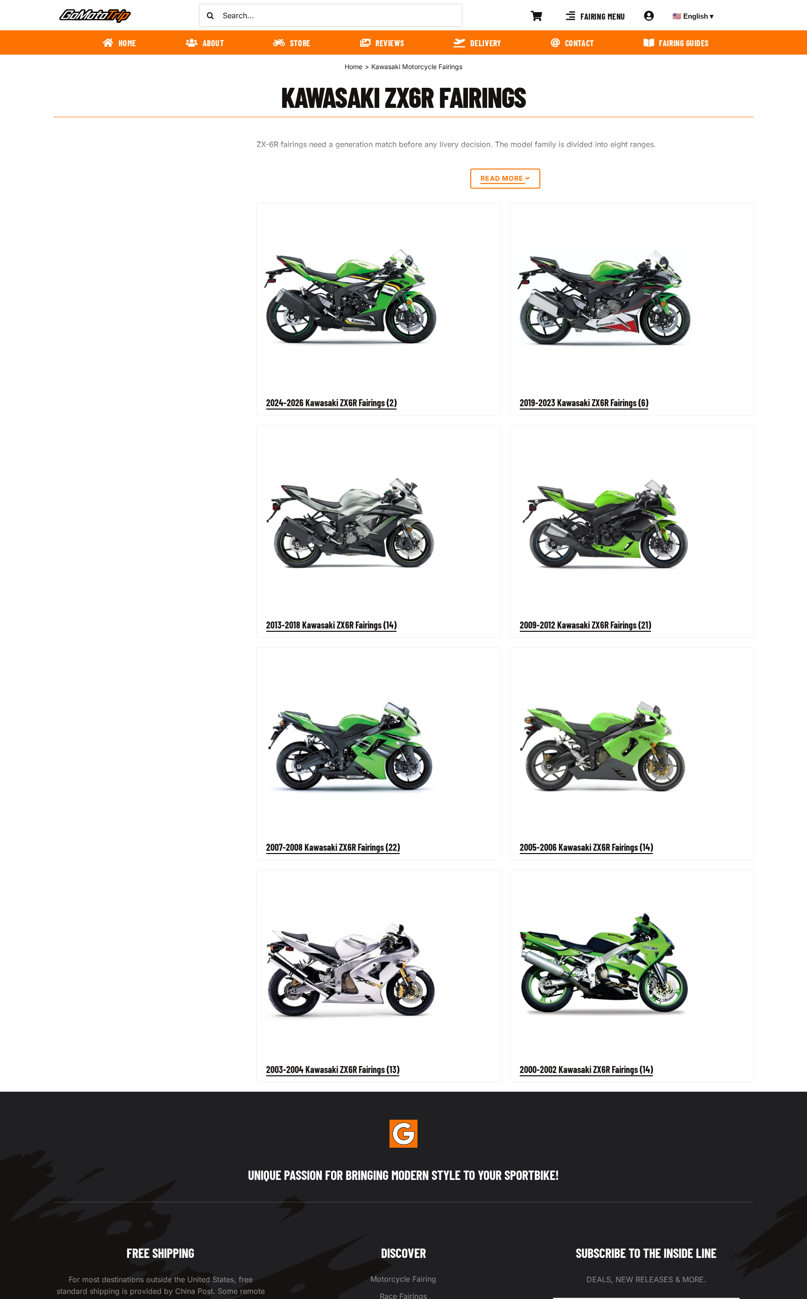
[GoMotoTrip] (95, 11)
